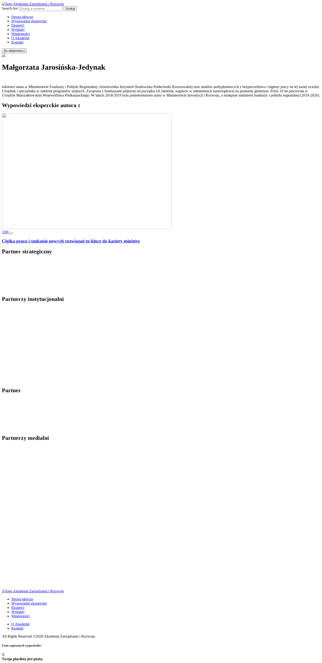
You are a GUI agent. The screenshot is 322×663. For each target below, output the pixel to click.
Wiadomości (20, 34)
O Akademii (20, 38)
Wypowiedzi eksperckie (29, 21)
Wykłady (18, 30)
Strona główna (22, 17)
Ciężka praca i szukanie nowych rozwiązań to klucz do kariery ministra (71, 241)
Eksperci (17, 25)
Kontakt (17, 42)
